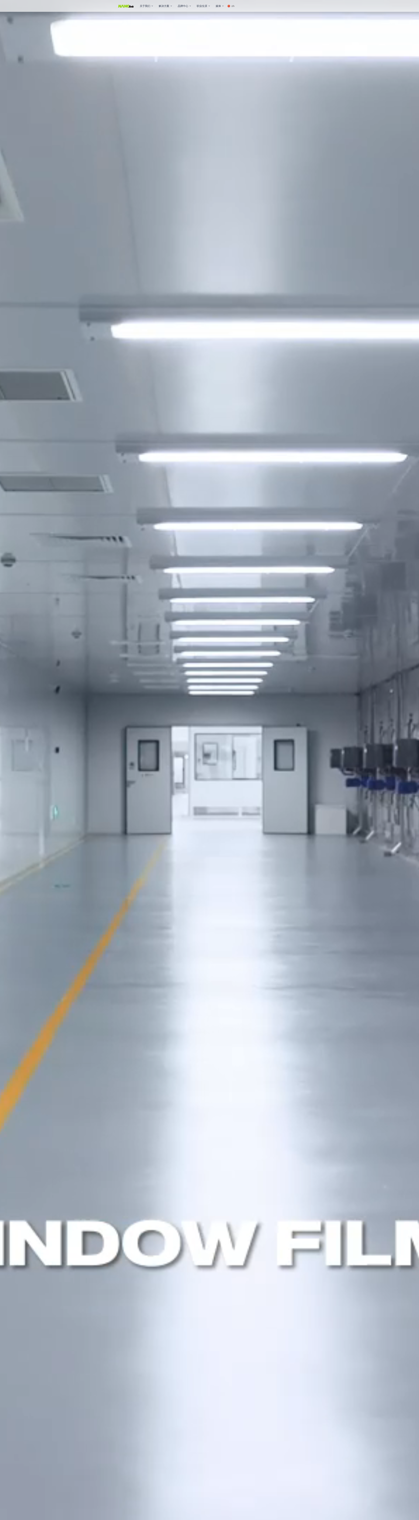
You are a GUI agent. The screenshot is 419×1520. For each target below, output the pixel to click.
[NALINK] (126, 6)
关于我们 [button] (145, 6)
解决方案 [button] (164, 6)
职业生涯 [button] (202, 6)
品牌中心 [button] (183, 6)
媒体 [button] (218, 6)
